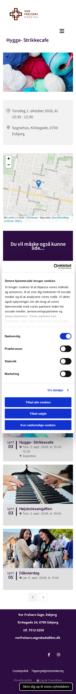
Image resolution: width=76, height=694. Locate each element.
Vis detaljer (55, 390)
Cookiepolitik (20, 671)
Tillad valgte (38, 413)
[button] (38, 31)
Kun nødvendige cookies (38, 425)
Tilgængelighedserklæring (47, 671)
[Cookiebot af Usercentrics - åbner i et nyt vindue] (54, 266)
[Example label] (58, 654)
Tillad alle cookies (38, 402)
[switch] (65, 348)
